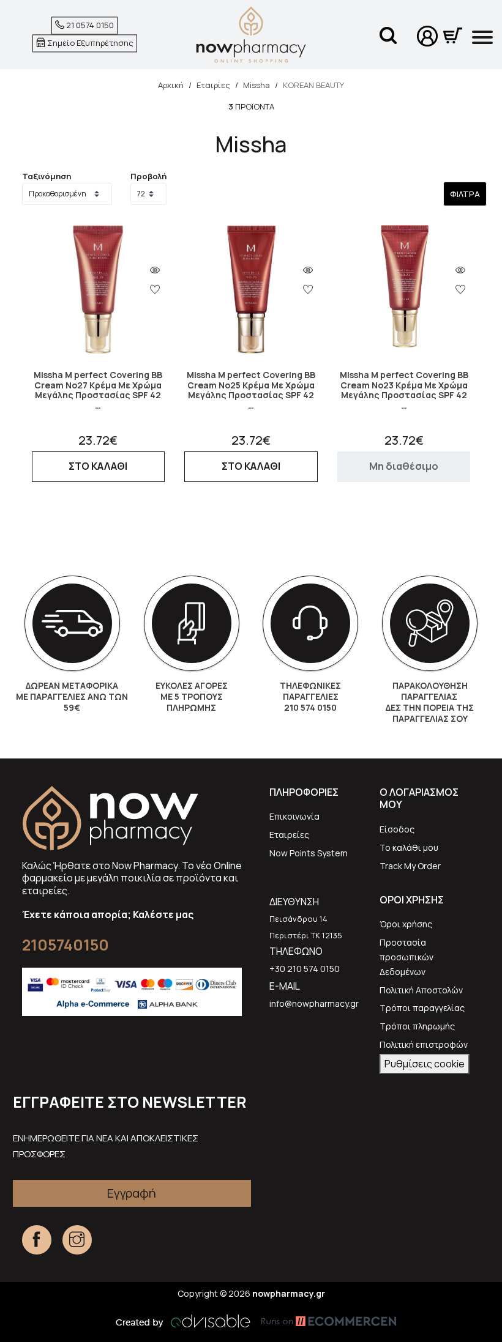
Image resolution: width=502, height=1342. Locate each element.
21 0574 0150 (89, 25)
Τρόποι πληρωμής (417, 1026)
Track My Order (410, 866)
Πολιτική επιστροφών (424, 1044)
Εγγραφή (131, 1193)
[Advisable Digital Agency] (183, 1321)
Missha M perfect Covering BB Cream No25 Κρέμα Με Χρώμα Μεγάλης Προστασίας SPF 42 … (251, 390)
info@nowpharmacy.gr (314, 1003)
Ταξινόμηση (46, 176)
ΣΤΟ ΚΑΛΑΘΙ (98, 466)
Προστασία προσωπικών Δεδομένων (406, 956)
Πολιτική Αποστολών (421, 990)
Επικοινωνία (294, 816)
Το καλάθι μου (409, 847)
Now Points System (308, 853)
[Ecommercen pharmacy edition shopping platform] (319, 1321)
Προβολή (148, 176)
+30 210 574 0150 (304, 968)
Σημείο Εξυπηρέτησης (89, 42)
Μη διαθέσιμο (403, 466)
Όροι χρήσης (406, 924)
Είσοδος (397, 829)
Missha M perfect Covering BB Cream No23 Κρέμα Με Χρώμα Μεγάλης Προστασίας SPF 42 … (404, 390)
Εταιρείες (289, 834)
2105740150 (65, 944)
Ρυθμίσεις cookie (424, 1063)
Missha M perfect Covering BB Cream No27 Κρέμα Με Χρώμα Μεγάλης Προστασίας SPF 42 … (98, 390)
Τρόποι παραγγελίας (422, 1008)
